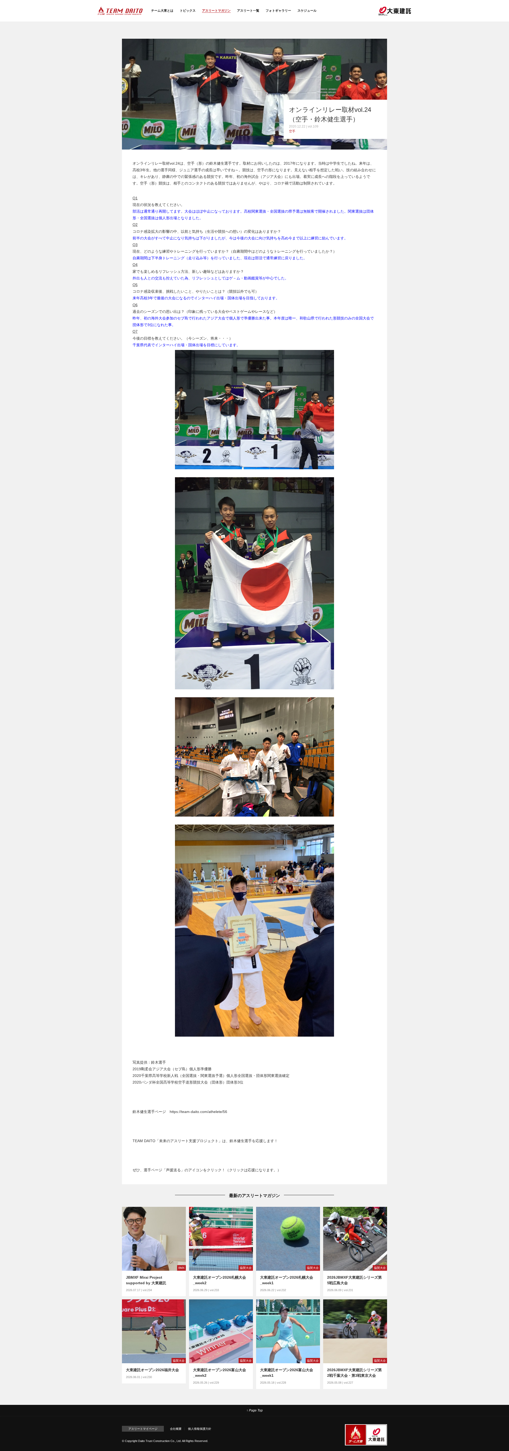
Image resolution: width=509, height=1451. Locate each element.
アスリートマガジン (216, 10)
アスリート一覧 (248, 10)
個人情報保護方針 (199, 1428)
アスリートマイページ (142, 1428)
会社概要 (176, 1428)
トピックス (188, 10)
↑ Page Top (255, 1410)
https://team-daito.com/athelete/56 (198, 1112)
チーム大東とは (162, 10)
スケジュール (307, 10)
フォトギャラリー (278, 10)
